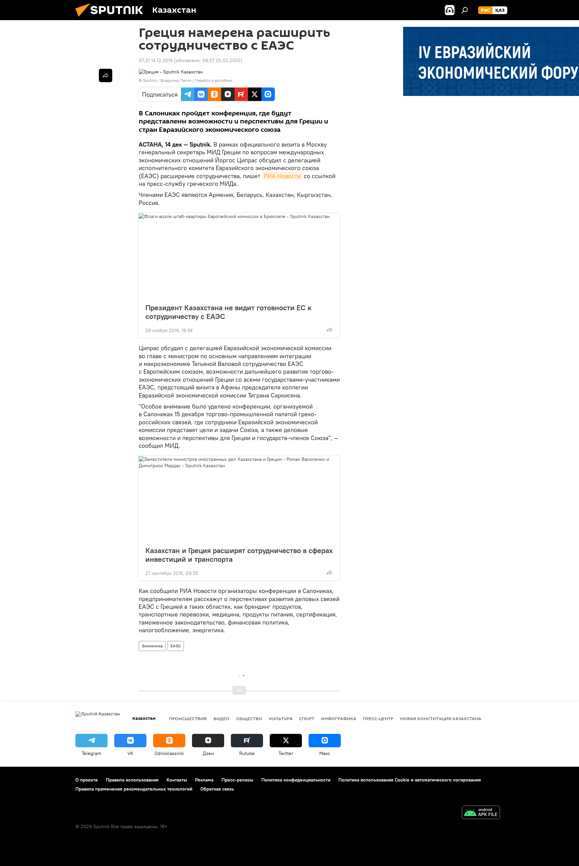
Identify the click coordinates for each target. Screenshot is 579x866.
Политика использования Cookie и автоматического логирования (409, 780)
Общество (249, 718)
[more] (329, 329)
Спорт (306, 718)
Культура (281, 718)
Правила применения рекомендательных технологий (133, 789)
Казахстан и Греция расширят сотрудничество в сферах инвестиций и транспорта (239, 554)
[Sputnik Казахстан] (112, 18)
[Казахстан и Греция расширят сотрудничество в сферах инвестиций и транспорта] (239, 499)
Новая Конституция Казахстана (440, 718)
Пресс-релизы (237, 780)
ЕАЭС (176, 645)
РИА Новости (282, 176)
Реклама (204, 780)
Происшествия (188, 718)
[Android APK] (481, 813)
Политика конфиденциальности (295, 780)
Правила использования (132, 780)
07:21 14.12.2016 (156, 60)
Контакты (177, 780)
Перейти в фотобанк (213, 80)
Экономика (152, 645)
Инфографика (338, 718)
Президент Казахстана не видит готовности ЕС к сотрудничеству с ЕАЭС (228, 312)
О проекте (86, 780)
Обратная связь (217, 789)
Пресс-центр (378, 718)
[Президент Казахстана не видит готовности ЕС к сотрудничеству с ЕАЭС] (239, 256)
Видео (221, 718)
